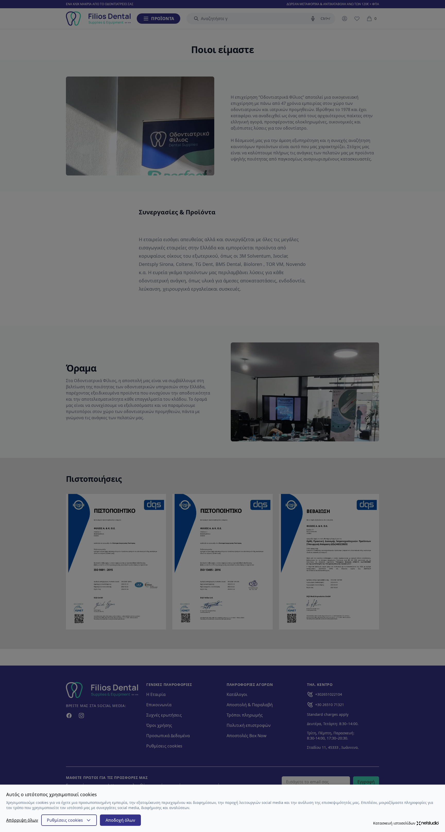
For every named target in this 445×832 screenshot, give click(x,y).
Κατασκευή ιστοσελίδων (394, 823)
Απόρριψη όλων (22, 820)
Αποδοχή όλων (120, 820)
